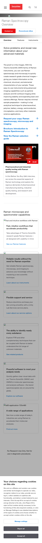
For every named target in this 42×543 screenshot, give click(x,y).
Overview (7, 40)
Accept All (21, 536)
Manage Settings (21, 521)
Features (20, 40)
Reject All (21, 529)
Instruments (33, 40)
